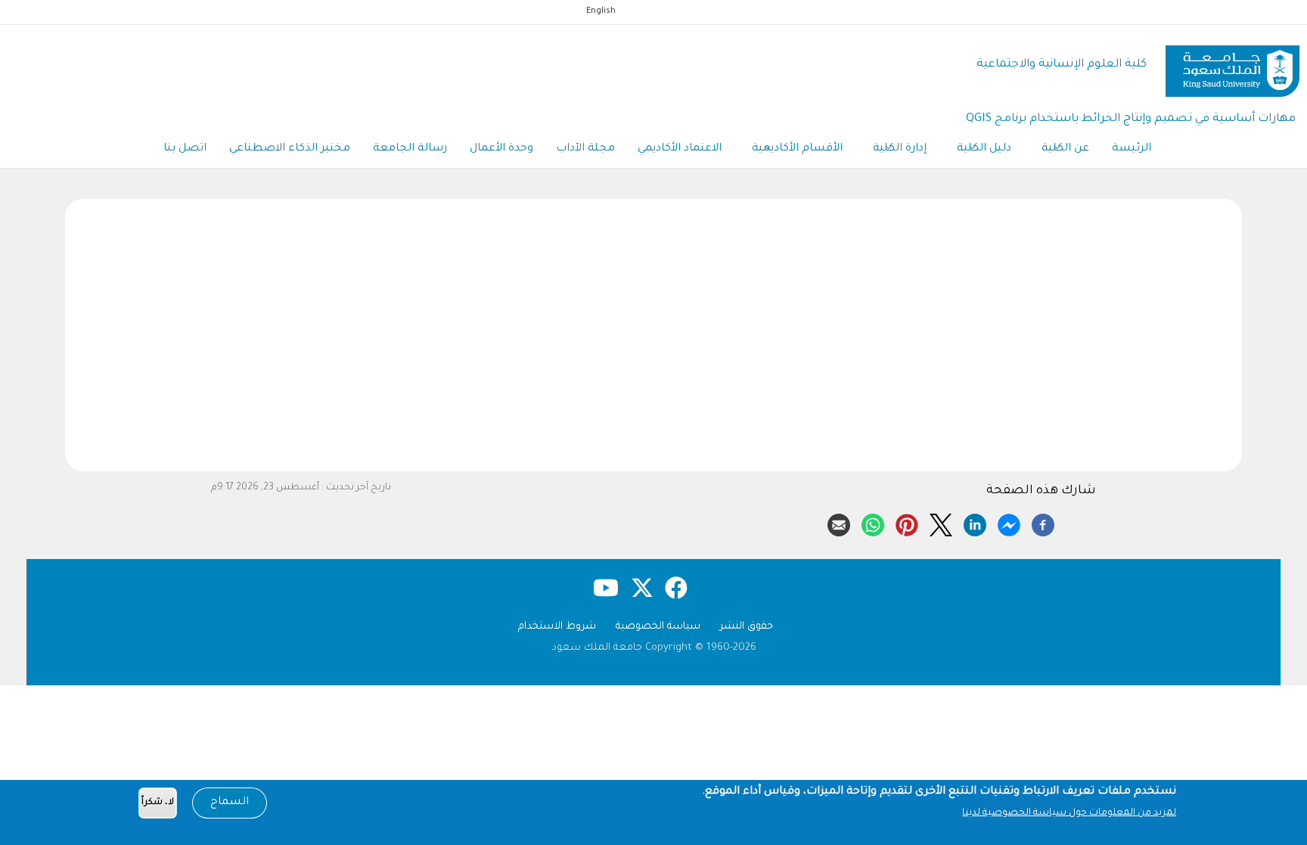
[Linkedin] (975, 522)
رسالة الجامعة (410, 149)
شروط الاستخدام (557, 626)
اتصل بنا (184, 149)
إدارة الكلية (900, 149)
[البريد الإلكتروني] (838, 522)
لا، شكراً (157, 803)
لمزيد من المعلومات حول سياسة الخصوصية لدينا (1069, 813)
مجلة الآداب (585, 149)
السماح (229, 803)
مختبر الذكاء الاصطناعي (289, 149)
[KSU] (1232, 65)
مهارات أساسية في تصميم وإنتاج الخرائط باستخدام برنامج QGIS (1131, 119)
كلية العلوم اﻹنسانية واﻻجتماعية (1061, 64)
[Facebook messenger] (1009, 522)
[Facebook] (1043, 522)
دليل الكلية (984, 149)
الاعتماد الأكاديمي (680, 149)
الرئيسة (1131, 149)
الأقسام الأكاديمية (797, 149)
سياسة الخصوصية (658, 626)
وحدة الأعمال (501, 149)
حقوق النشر (746, 626)
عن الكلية (1065, 149)
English (601, 11)
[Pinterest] (907, 522)
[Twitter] (941, 522)
